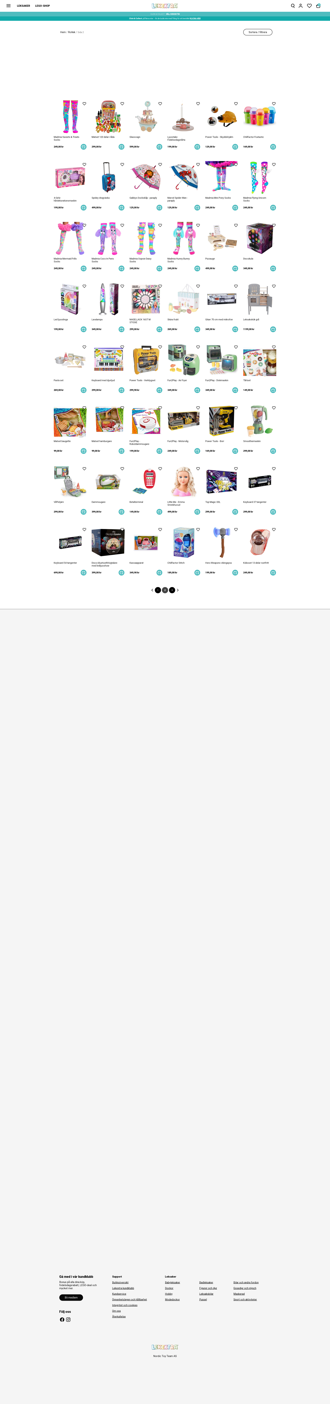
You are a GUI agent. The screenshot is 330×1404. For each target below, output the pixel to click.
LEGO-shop (42, 5)
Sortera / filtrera (258, 32)
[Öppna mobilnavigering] (8, 6)
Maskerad (239, 1293)
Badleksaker (206, 1282)
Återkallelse (119, 1316)
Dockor (169, 1288)
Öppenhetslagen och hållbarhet (129, 1299)
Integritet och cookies (124, 1305)
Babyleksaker (172, 1282)
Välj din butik (173, 14)
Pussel (203, 1299)
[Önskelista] (309, 6)
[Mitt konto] (300, 6)
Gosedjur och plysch (244, 1288)
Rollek (71, 32)
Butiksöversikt (120, 1282)
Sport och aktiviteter (245, 1299)
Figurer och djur (208, 1288)
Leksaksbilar (206, 1293)
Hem (63, 32)
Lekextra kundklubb (123, 1288)
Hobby (168, 1293)
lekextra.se (165, 6)
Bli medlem (71, 1297)
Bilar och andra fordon (246, 1282)
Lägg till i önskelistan (84, 105)
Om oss (116, 1310)
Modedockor (172, 1299)
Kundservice (119, 1293)
